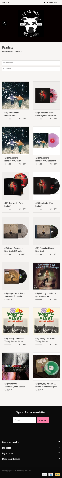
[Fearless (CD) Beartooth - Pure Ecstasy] (15, 186)
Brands (11, 51)
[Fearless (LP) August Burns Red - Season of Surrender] (15, 276)
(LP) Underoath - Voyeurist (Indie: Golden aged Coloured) (14, 385)
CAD (8, 2)
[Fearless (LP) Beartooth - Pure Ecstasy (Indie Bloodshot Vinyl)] (46, 95)
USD (4, 2)
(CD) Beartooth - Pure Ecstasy (13, 204)
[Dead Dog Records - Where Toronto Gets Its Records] (35, 23)
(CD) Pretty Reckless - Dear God (44, 249)
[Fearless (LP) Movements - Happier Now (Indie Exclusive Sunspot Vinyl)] (15, 140)
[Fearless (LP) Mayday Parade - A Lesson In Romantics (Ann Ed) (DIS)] (46, 366)
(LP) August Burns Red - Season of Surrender (14, 295)
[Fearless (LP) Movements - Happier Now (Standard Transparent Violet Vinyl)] (46, 140)
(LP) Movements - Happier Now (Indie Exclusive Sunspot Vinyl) (14, 159)
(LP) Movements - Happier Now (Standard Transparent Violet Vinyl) (46, 159)
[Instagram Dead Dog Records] (38, 429)
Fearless (20, 51)
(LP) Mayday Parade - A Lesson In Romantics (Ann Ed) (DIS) (46, 385)
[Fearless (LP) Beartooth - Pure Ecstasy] (46, 186)
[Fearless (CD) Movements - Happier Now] (15, 95)
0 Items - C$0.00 (53, 2)
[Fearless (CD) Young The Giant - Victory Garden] (46, 321)
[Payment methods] (44, 474)
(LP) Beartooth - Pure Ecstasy (44, 204)
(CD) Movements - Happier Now (12, 114)
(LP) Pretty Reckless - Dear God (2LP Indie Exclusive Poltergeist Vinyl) (13, 250)
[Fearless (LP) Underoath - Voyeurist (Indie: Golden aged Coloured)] (15, 366)
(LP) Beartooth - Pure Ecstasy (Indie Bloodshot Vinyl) (45, 114)
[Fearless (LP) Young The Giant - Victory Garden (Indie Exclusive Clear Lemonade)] (15, 321)
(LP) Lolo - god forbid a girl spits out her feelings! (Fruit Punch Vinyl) (45, 295)
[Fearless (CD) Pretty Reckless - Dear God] (46, 231)
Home (4, 51)
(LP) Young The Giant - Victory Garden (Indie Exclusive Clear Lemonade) (14, 340)
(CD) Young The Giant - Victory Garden (45, 340)
